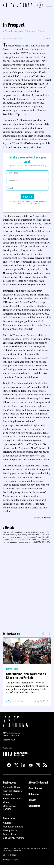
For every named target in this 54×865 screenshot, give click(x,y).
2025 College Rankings (9, 807)
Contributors (35, 788)
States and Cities (35, 31)
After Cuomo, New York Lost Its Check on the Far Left (26, 675)
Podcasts (7, 794)
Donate (9, 527)
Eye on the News (16, 701)
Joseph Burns (12, 669)
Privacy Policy (10, 830)
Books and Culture (12, 798)
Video (6, 802)
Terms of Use (9, 834)
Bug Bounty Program (13, 837)
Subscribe (33, 794)
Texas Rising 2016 (12, 38)
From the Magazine (12, 790)
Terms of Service (29, 203)
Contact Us (34, 806)
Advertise (8, 822)
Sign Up (27, 196)
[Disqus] (27, 586)
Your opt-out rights (10, 859)
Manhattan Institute (13, 826)
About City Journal (38, 782)
